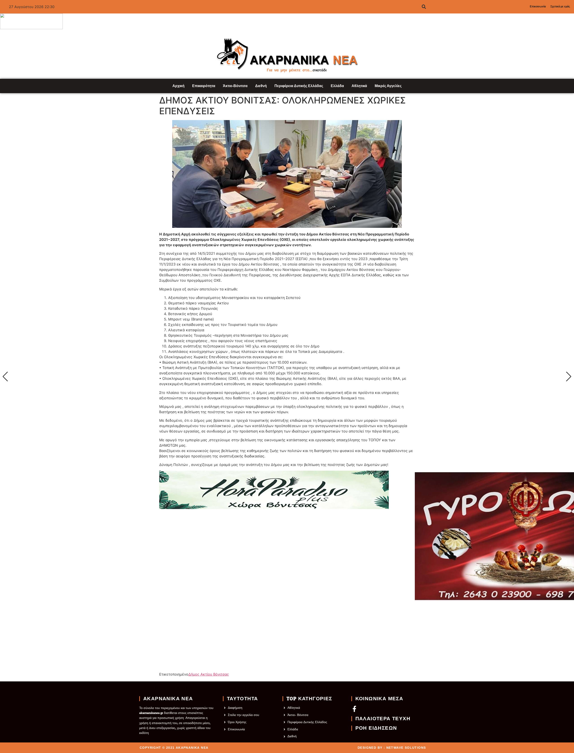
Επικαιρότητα (203, 86)
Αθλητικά (359, 86)
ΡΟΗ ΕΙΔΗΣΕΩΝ (376, 728)
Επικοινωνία (538, 6)
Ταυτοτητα (242, 698)
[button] (5, 377)
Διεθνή (261, 86)
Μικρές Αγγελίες (388, 86)
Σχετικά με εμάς (560, 6)
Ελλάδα (337, 86)
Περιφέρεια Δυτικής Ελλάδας (298, 86)
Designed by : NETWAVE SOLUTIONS (392, 747)
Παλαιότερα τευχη (382, 718)
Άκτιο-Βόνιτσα (235, 86)
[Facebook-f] (354, 709)
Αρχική (178, 86)
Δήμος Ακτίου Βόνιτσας (208, 674)
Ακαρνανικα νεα (168, 698)
